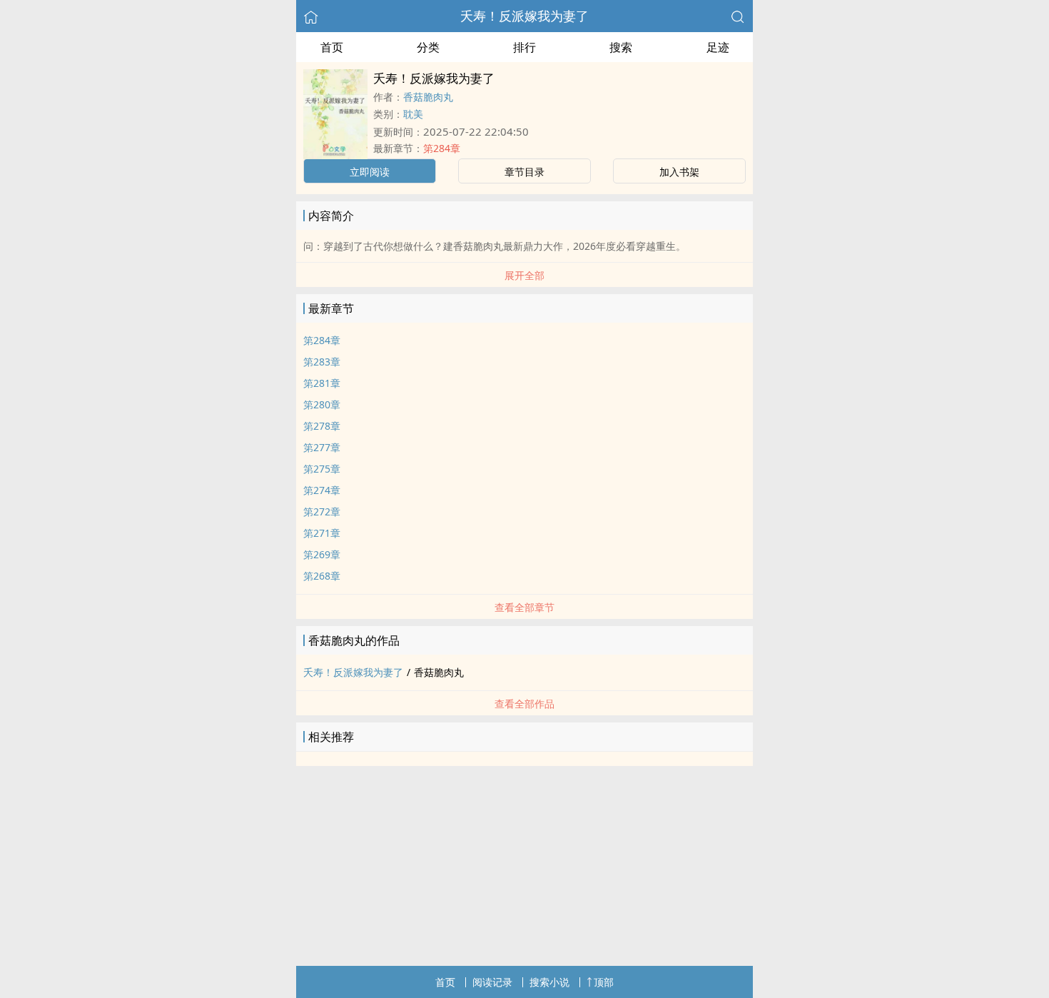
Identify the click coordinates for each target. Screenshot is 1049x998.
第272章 (321, 511)
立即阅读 (370, 171)
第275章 (321, 468)
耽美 (413, 114)
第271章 (321, 533)
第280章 (321, 404)
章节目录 (524, 171)
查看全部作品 (524, 703)
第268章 (321, 576)
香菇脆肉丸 (428, 97)
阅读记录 (492, 982)
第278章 (321, 426)
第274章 (321, 490)
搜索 (620, 47)
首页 (331, 47)
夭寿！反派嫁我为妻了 (524, 15)
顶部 (604, 982)
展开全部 (524, 275)
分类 (428, 47)
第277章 (321, 447)
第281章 (321, 383)
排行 (524, 47)
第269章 (321, 554)
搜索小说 (549, 982)
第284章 (441, 148)
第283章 (321, 361)
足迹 (717, 47)
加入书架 (679, 171)
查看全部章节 (524, 607)
